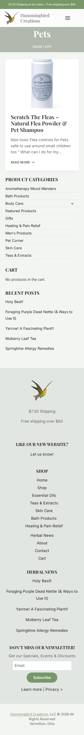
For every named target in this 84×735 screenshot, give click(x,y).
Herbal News (42, 535)
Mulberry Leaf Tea (20, 338)
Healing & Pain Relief (22, 225)
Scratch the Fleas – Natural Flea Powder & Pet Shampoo (39, 123)
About (42, 543)
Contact (42, 550)
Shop (42, 488)
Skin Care (13, 248)
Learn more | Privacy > (42, 689)
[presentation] (42, 83)
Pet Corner (14, 240)
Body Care (14, 203)
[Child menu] (72, 203)
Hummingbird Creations (29, 714)
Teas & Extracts (18, 255)
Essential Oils (44, 495)
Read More (23, 162)
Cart (42, 558)
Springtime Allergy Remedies (29, 348)
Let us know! (42, 454)
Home (42, 480)
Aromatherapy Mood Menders (30, 188)
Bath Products (17, 196)
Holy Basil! (14, 301)
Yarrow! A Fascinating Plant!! (29, 328)
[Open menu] (70, 18)
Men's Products (18, 233)
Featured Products (20, 211)
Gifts (9, 218)
